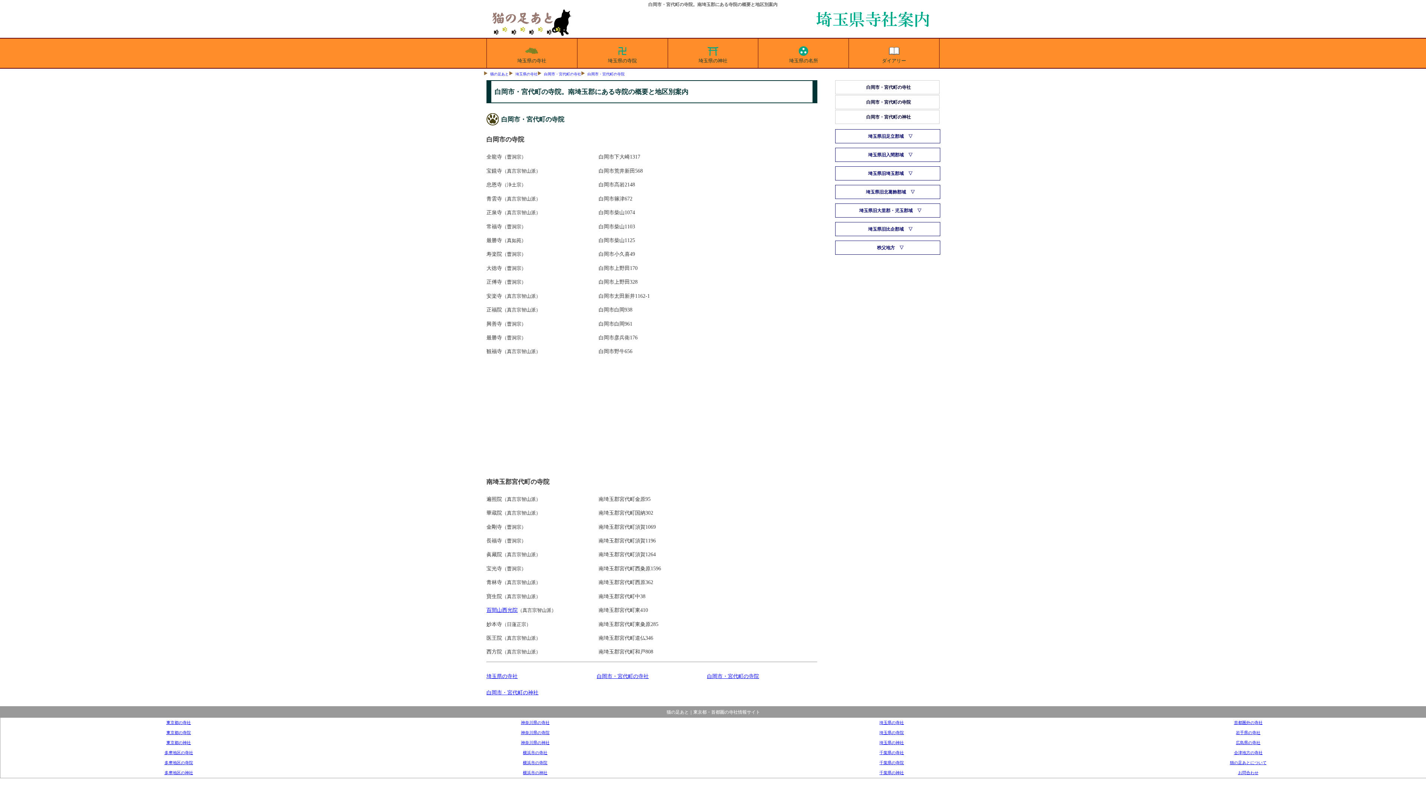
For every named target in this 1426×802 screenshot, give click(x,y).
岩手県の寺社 (1248, 732)
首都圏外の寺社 (1248, 722)
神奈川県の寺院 (535, 732)
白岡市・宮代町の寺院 (606, 74)
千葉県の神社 (891, 772)
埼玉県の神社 (713, 60)
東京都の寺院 (178, 732)
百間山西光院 (502, 610)
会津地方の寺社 (1248, 752)
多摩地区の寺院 (179, 762)
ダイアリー (894, 60)
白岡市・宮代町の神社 (512, 692)
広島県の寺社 (1248, 742)
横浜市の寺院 (535, 762)
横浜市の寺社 (535, 752)
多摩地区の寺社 (179, 752)
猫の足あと (499, 74)
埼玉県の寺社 (531, 60)
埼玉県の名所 (803, 60)
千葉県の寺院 (891, 762)
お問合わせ (1248, 772)
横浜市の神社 (535, 772)
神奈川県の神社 (535, 742)
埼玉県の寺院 (622, 60)
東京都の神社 (178, 742)
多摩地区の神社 (179, 772)
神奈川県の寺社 (535, 722)
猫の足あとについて (1248, 762)
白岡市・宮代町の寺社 (562, 74)
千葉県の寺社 (891, 752)
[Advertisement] (651, 419)
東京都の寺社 (178, 722)
